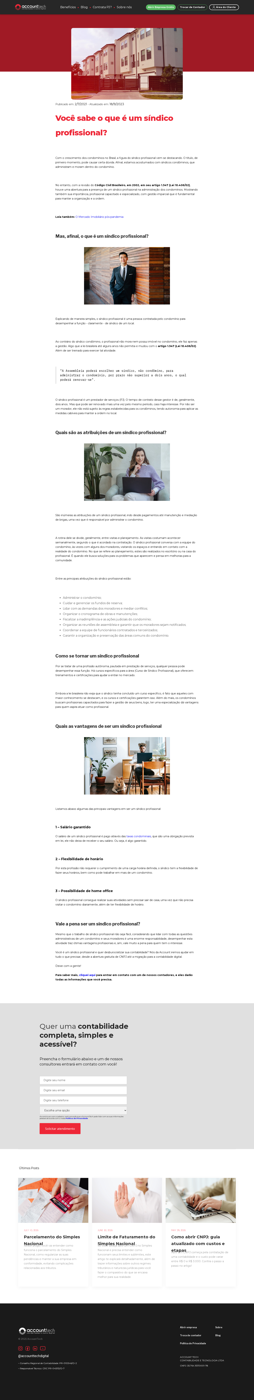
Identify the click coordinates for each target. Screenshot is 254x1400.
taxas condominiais (138, 836)
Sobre (218, 1327)
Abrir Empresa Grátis (161, 7)
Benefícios (68, 7)
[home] (30, 7)
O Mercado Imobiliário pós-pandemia (99, 217)
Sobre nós (124, 7)
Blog (84, 7)
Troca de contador (190, 1335)
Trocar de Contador (192, 7)
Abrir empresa (188, 1327)
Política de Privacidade (193, 1343)
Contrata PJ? (102, 7)
